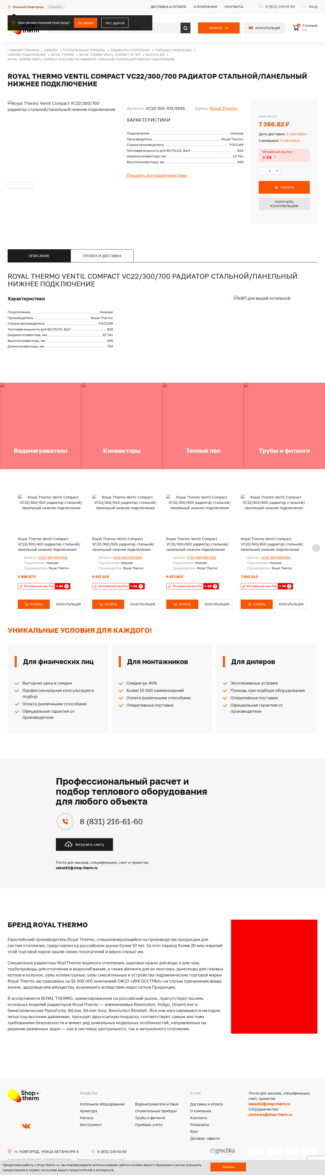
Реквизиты (199, 1124)
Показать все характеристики (157, 175)
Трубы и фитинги (150, 1118)
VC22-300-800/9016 (275, 557)
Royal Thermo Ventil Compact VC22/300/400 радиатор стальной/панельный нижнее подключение (49, 544)
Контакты (234, 7)
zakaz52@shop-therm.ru (269, 1104)
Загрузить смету (89, 844)
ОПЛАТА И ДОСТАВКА (102, 256)
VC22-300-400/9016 (53, 557)
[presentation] (316, 548)
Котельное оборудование (102, 1104)
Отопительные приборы (156, 1111)
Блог (194, 1131)
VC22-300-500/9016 (127, 557)
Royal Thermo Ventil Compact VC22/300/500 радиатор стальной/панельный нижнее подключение (123, 544)
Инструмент (91, 1124)
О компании (205, 7)
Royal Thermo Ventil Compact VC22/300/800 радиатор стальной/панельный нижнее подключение (272, 544)
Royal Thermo (223, 108)
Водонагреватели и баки (156, 1104)
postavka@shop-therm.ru (270, 1114)
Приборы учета (148, 1124)
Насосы (86, 1118)
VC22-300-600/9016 (201, 557)
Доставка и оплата (168, 7)
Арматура (88, 1111)
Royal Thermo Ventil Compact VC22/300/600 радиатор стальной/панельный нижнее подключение (197, 544)
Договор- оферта (205, 1138)
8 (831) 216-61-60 (111, 821)
